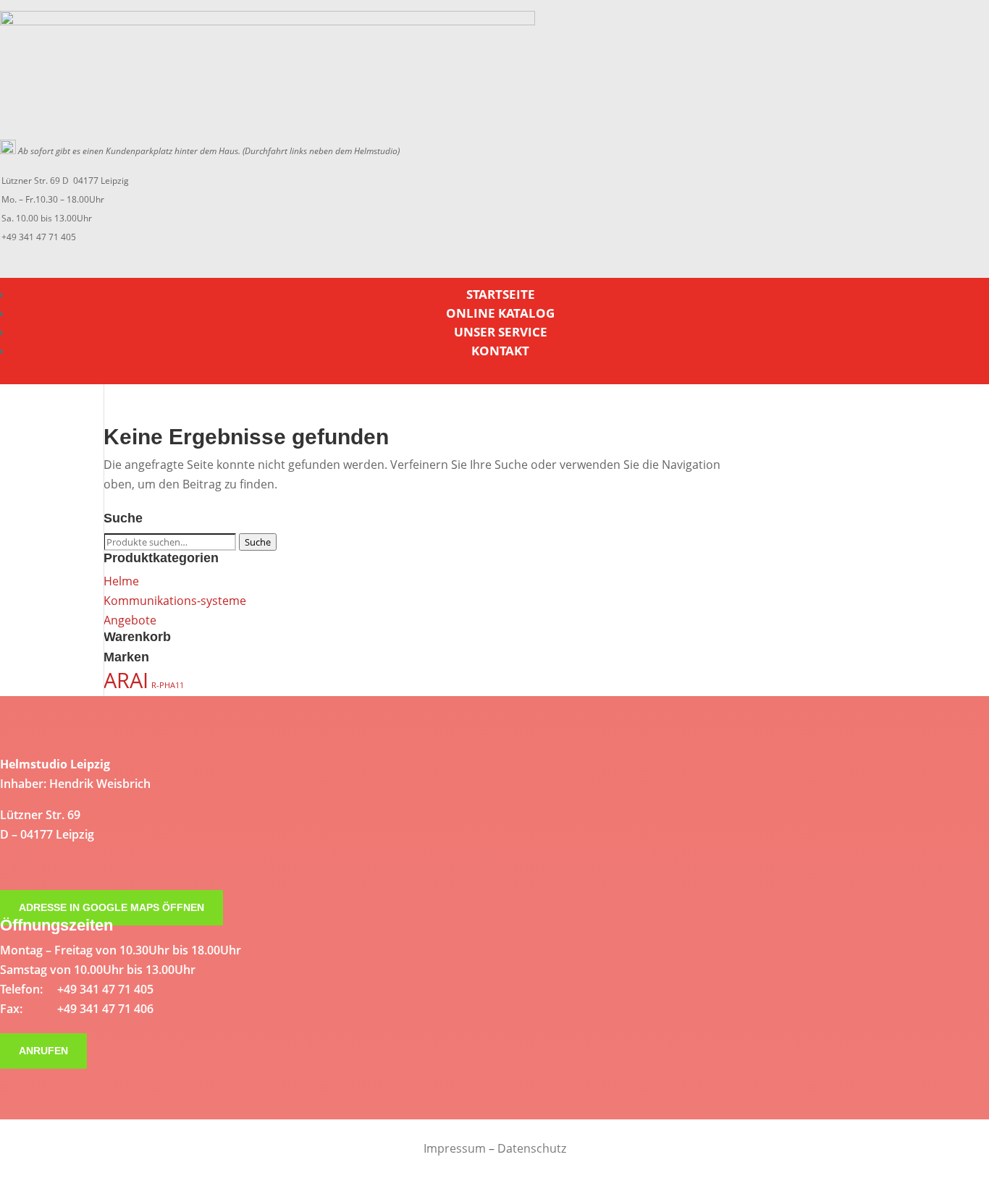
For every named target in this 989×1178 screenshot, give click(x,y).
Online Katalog (500, 313)
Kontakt (500, 350)
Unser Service (500, 331)
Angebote (130, 620)
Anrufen (43, 1051)
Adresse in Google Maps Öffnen (111, 908)
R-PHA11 (167, 685)
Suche (258, 541)
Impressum (455, 1148)
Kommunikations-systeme (175, 601)
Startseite (500, 294)
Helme (121, 581)
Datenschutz (531, 1148)
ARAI (126, 680)
